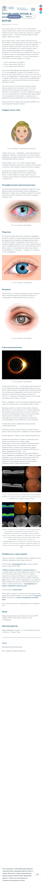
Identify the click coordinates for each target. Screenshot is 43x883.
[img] (4, 8)
